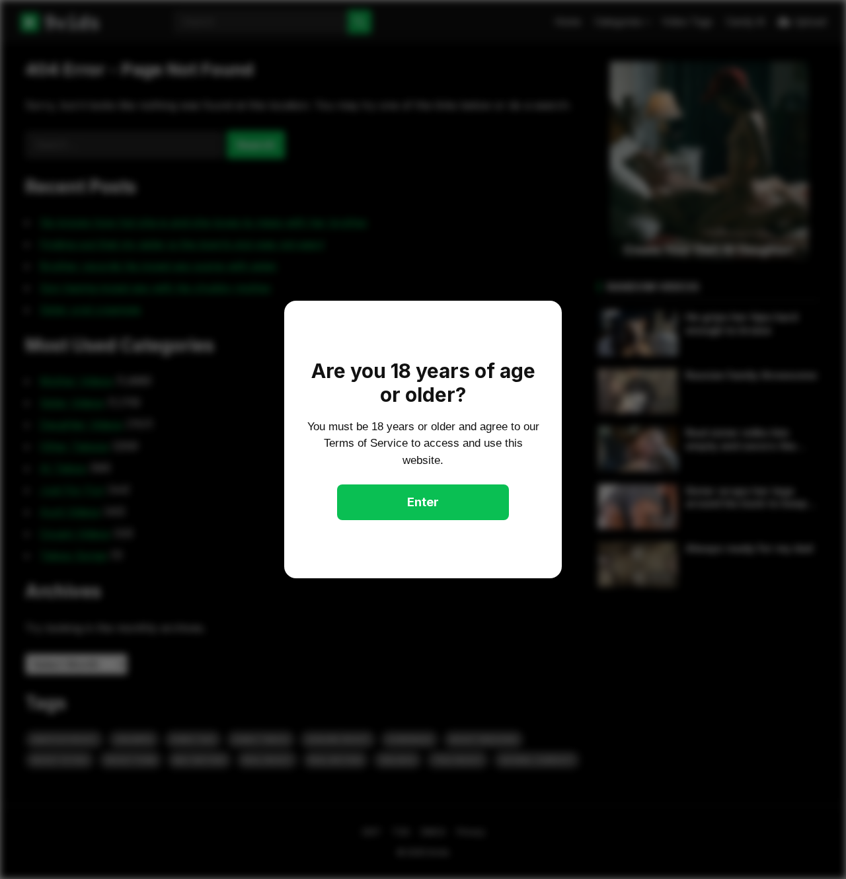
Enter (423, 502)
